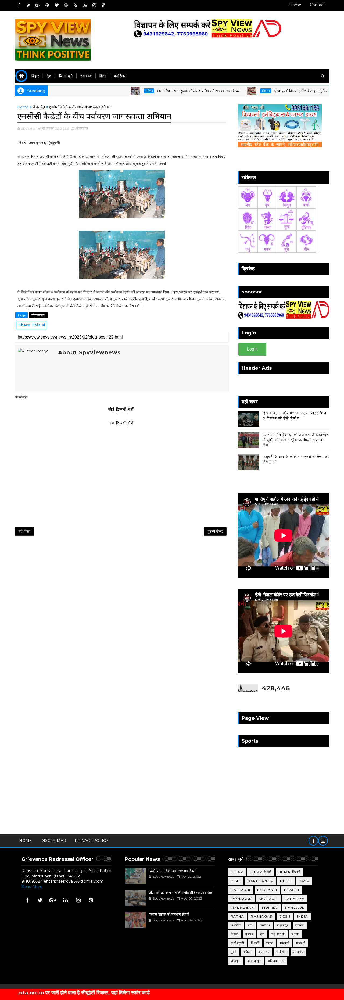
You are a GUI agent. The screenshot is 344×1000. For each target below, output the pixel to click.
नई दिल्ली (278, 934)
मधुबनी (301, 943)
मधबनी (284, 943)
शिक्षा (102, 76)
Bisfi (236, 881)
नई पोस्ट (24, 531)
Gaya (304, 881)
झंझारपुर (244, 90)
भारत (270, 943)
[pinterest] (47, 5)
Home (295, 4)
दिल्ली (235, 934)
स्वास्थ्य (86, 76)
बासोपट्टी (238, 943)
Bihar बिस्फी (289, 872)
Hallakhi (240, 890)
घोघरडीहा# (38, 315)
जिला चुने (66, 76)
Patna (237, 916)
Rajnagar (262, 916)
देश (49, 76)
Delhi (286, 881)
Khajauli (268, 899)
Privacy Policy (91, 840)
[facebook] (19, 5)
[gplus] (38, 5)
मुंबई (234, 952)
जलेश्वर (127, 90)
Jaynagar (241, 899)
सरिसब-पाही (276, 961)
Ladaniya (295, 899)
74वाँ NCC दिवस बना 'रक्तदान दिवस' (172, 871)
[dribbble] (66, 5)
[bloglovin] (56, 5)
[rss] (75, 5)
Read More (32, 886)
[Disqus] (122, 611)
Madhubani (243, 907)
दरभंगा (299, 925)
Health (291, 890)
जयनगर (265, 925)
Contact (317, 4)
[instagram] (94, 5)
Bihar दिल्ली (261, 872)
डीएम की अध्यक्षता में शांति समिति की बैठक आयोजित (180, 892)
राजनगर (264, 952)
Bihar (237, 872)
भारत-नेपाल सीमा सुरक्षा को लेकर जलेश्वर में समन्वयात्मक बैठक (176, 90)
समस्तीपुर (254, 961)
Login (252, 349)
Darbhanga (260, 881)
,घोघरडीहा (81, 128)
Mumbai (270, 907)
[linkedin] (65, 900)
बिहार (35, 76)
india (302, 916)
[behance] (85, 5)
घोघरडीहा (39, 107)
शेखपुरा (236, 961)
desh (285, 916)
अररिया (236, 925)
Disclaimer (53, 840)
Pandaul (294, 907)
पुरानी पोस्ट (215, 531)
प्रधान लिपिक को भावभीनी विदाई (169, 914)
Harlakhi (267, 890)
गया (250, 925)
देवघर (249, 934)
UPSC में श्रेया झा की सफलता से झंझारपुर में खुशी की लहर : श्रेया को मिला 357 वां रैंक (295, 440)
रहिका (247, 952)
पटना (295, 934)
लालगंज (298, 952)
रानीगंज (281, 952)
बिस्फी (255, 943)
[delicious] (103, 5)
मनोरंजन (120, 76)
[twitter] (28, 5)
